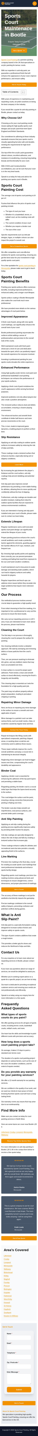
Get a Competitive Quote (19, 246)
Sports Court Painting (9, 60)
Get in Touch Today (19, 84)
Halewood (8, 1296)
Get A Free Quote (19, 1238)
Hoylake (7, 1292)
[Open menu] (35, 3)
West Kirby (8, 1299)
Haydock (7, 1309)
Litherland (5, 1132)
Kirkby (6, 1276)
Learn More (19, 464)
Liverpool (19, 1132)
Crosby (12, 1132)
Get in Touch (19, 889)
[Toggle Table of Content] (21, 92)
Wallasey (4, 1135)
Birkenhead (8, 1272)
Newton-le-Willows (11, 1316)
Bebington (8, 1289)
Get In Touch (19, 1403)
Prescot (7, 1286)
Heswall (7, 1302)
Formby (7, 1282)
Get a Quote (17, 50)
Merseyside (28, 1132)
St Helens (7, 1306)
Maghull (7, 1279)
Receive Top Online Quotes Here (19, 1141)
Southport (7, 1312)
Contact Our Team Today (19, 730)
